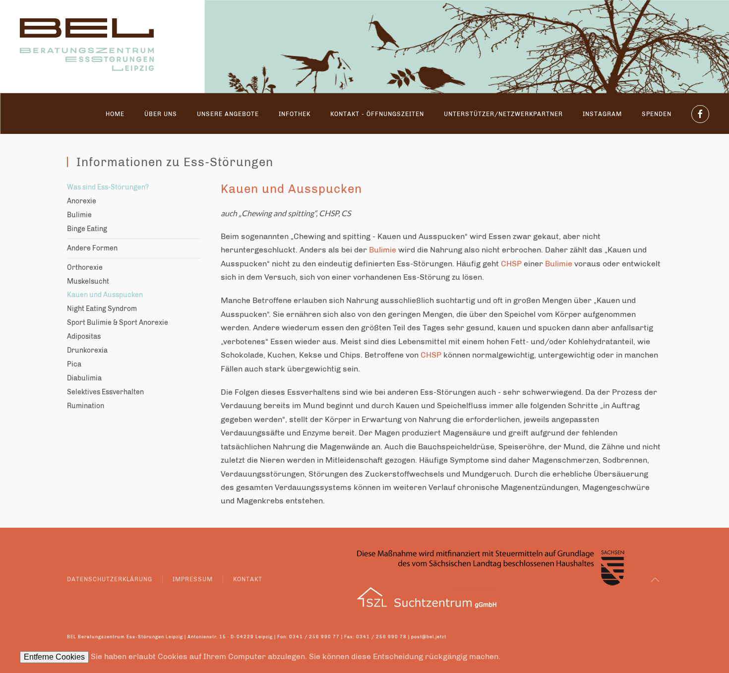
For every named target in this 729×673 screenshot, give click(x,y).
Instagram (602, 114)
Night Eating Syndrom (102, 309)
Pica (74, 364)
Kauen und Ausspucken (105, 295)
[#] (655, 580)
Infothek (294, 114)
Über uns (160, 114)
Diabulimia (84, 378)
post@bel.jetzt (428, 636)
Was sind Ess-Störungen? (108, 187)
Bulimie (79, 215)
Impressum (193, 579)
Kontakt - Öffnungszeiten (377, 114)
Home (115, 114)
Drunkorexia (87, 350)
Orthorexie (85, 267)
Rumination (85, 406)
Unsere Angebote (228, 114)
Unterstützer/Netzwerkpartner (503, 114)
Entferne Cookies (54, 657)
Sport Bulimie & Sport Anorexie (117, 322)
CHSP (328, 213)
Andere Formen (92, 248)
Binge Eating (87, 229)
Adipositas (84, 336)
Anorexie (81, 201)
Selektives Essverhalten (105, 392)
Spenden (656, 114)
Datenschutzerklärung (109, 579)
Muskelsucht (88, 281)
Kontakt (247, 579)
